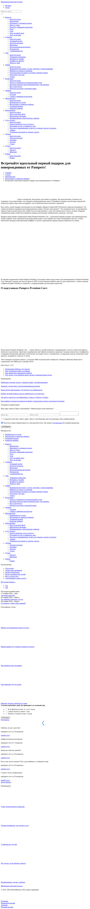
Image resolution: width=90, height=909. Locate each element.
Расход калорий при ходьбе (15, 574)
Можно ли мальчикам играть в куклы (15, 628)
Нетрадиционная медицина (20, 47)
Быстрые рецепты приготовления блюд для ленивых (29, 85)
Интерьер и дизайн (17, 59)
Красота (8, 17)
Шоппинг (13, 152)
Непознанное (10, 110)
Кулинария (9, 79)
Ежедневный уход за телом (11, 684)
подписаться (57, 423)
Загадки (13, 142)
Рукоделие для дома (17, 75)
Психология (14, 49)
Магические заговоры (18, 116)
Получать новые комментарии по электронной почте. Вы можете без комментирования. (41, 423)
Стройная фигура (16, 51)
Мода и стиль (15, 25)
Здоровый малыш (16, 106)
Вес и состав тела (11, 576)
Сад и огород (10, 120)
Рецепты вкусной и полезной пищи (23, 88)
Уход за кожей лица (17, 33)
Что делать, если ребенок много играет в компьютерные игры (28, 375)
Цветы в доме (15, 63)
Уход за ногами (15, 35)
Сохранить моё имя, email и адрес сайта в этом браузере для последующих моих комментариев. (39, 419)
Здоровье (8, 37)
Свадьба (13, 94)
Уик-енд (13, 150)
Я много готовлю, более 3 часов (20, 714)
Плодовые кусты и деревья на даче (23, 126)
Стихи (12, 144)
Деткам (8, 134)
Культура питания (16, 43)
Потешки (13, 140)
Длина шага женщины (13, 570)
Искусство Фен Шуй (17, 114)
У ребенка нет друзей (9, 844)
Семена (12, 130)
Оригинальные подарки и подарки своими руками (29, 73)
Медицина (14, 45)
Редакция (4, 901)
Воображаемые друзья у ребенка (13, 882)
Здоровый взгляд (16, 41)
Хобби (7, 65)
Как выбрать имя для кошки (11, 665)
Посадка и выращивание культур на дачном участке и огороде (33, 128)
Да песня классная (8, 595)
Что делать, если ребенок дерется (13, 863)
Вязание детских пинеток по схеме (14, 703)
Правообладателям (8, 903)
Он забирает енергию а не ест (12, 599)
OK (6, 588)
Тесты (7, 7)
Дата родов (9, 568)
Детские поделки (16, 138)
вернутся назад (15, 19)
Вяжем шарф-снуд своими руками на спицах (17, 647)
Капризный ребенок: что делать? (17, 369)
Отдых (7, 146)
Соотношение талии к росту (15, 578)
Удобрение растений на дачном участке (24, 132)
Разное (7, 154)
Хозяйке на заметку (17, 61)
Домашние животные (18, 57)
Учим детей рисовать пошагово (13, 807)
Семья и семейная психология (21, 96)
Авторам (4, 905)
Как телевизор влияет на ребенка (17, 371)
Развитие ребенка (16, 108)
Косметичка (14, 21)
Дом (6, 53)
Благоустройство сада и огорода (22, 124)
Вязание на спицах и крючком (21, 71)
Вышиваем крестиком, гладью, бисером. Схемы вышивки (31, 69)
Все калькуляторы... (8, 582)
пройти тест (5, 735)
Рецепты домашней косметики (21, 27)
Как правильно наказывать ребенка (18, 373)
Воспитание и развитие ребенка (22, 104)
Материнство (10, 98)
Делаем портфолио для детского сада (15, 825)
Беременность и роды (18, 102)
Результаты (5, 720)
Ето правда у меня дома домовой (13, 603)
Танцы (12, 77)
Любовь (8, 90)
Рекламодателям (7, 907)
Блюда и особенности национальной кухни (26, 83)
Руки (11, 29)
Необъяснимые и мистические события (24, 118)
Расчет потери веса (12, 572)
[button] (3, 782)
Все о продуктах (16, 87)
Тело (11, 31)
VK (6, 586)
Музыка (8, 5)
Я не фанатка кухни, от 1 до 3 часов (21, 709)
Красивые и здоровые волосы (21, 23)
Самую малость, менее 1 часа (19, 711)
